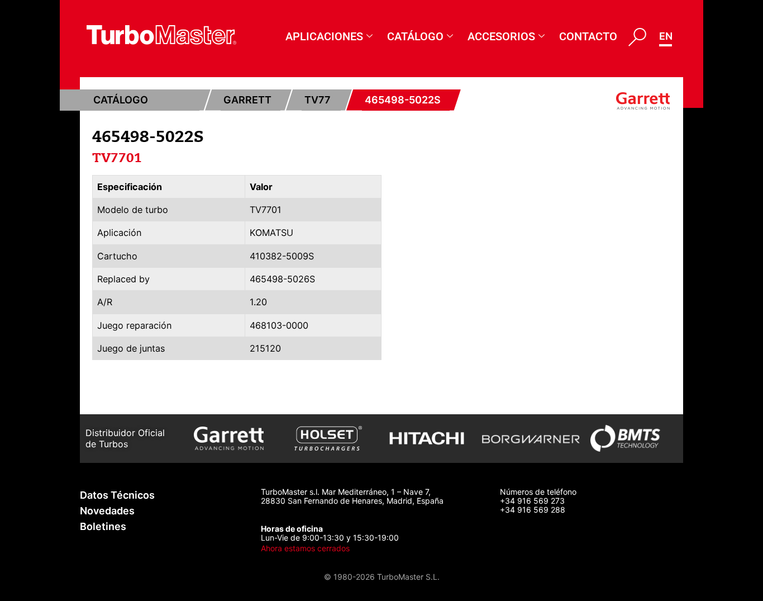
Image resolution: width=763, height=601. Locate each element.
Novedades (107, 511)
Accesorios (501, 36)
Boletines (103, 526)
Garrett (247, 100)
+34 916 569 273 (532, 500)
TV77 (317, 100)
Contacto (588, 36)
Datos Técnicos (117, 495)
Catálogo (415, 36)
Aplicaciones (324, 36)
